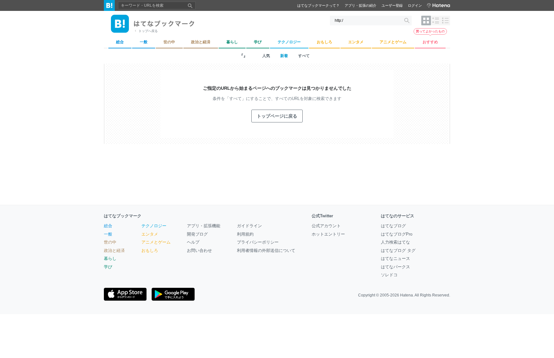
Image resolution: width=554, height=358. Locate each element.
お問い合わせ (199, 250)
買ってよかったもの (430, 31)
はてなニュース (395, 258)
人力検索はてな (395, 242)
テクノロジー (153, 225)
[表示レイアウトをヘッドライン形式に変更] (445, 20)
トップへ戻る (148, 31)
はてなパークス (395, 266)
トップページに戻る (277, 116)
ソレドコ (389, 274)
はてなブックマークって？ (318, 5)
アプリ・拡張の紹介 (360, 5)
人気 (266, 56)
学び (108, 266)
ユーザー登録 (392, 5)
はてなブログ (393, 225)
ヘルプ (193, 242)
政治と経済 (114, 250)
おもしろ (149, 250)
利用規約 (245, 234)
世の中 (110, 242)
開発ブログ (197, 234)
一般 (108, 234)
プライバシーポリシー (258, 242)
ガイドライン (249, 225)
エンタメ (149, 234)
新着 (284, 56)
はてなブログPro (396, 234)
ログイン (415, 5)
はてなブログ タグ (398, 250)
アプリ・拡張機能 (203, 225)
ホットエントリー (328, 234)
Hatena (406, 295)
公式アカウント (326, 225)
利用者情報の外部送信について (266, 250)
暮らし (110, 258)
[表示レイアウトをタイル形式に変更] (426, 20)
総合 (108, 225)
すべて (304, 56)
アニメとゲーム (156, 242)
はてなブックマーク (122, 215)
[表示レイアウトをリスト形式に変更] (436, 20)
